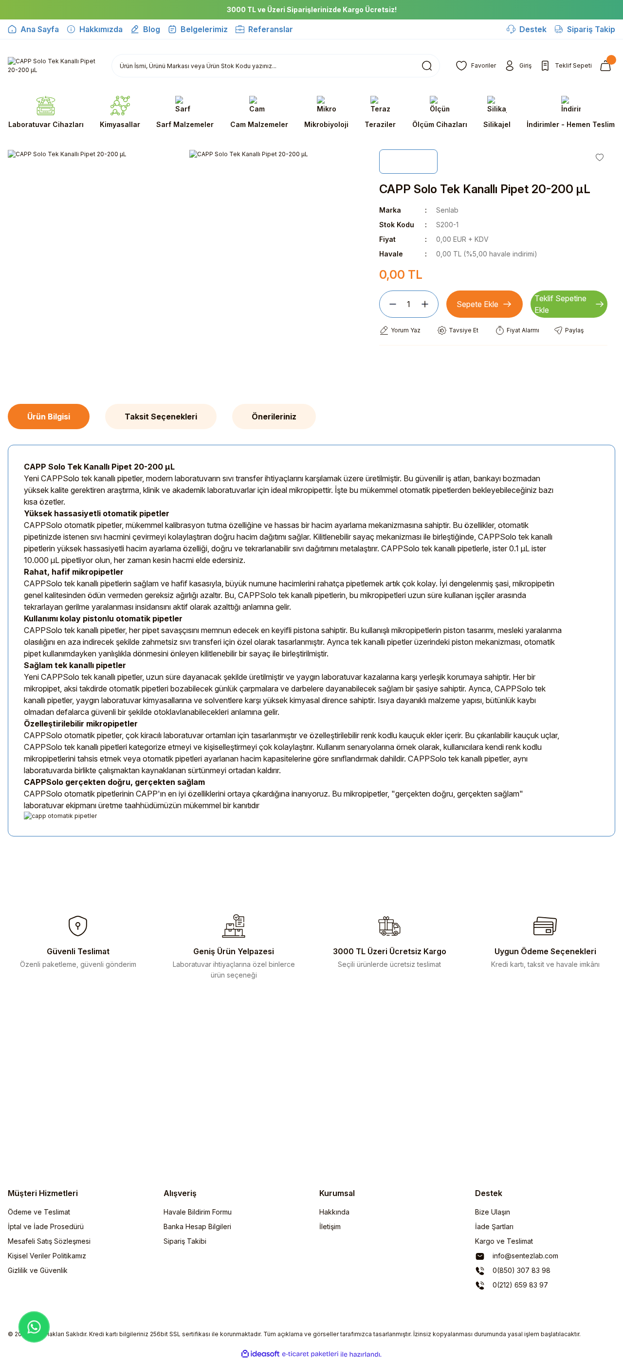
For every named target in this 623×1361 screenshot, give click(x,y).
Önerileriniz (274, 416)
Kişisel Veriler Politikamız (47, 1256)
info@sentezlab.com (524, 1256)
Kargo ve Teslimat (504, 1241)
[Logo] (52, 65)
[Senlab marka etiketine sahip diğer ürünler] (408, 161)
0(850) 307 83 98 (520, 1270)
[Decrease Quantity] (389, 304)
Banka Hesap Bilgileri (197, 1226)
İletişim (330, 1226)
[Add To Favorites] (599, 157)
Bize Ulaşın (492, 1212)
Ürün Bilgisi (48, 416)
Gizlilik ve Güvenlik (38, 1270)
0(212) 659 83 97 (519, 1285)
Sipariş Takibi (185, 1241)
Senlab (447, 210)
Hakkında (334, 1212)
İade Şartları (494, 1226)
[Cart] (607, 66)
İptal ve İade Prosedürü (46, 1226)
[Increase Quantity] (429, 304)
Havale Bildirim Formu (198, 1212)
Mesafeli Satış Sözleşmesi (49, 1241)
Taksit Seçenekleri (161, 416)
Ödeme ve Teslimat (39, 1212)
